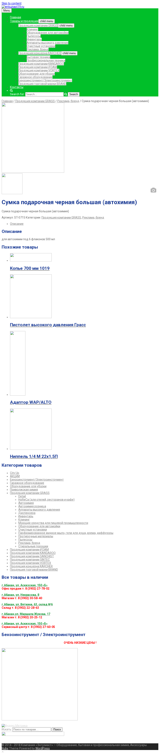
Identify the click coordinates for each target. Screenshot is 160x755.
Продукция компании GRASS (38, 25)
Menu (6, 10)
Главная (15, 17)
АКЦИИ (15, 476)
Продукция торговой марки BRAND (42, 83)
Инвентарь (34, 39)
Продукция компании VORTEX (38, 70)
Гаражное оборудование (35, 77)
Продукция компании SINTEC (30, 559)
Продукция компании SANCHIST (32, 556)
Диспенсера (26, 513)
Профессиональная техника (46, 60)
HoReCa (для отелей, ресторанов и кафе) (46, 499)
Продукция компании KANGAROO (41, 63)
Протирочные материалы (35, 536)
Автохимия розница (32, 506)
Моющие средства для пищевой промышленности (53, 523)
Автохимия (26, 503)
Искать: (7, 729)
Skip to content (11, 3)
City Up (14, 473)
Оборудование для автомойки (48, 32)
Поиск (57, 729)
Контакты (16, 87)
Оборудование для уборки (36, 73)
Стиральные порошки (33, 546)
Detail (22, 496)
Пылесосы (34, 36)
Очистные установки (41, 46)
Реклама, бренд (38, 49)
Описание (17, 223)
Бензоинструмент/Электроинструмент (45, 80)
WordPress (42, 748)
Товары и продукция (24, 21)
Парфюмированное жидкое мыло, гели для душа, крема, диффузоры (65, 533)
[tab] (84, 223)
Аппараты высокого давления (47, 42)
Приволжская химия (24, 489)
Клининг (32, 29)
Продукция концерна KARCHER (39, 53)
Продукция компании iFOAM (37, 67)
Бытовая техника (38, 57)
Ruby (5, 748)
